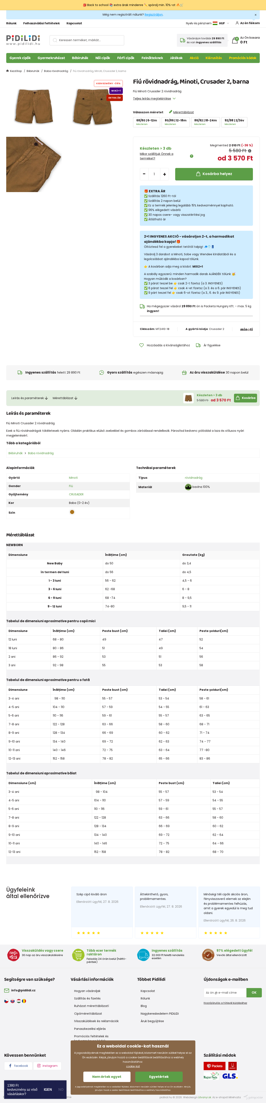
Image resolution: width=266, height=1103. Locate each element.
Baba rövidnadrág (56, 71)
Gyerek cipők (20, 58)
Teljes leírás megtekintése (152, 98)
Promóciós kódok (242, 58)
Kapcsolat (74, 23)
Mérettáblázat (183, 112)
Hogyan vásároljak (87, 991)
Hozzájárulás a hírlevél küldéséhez (225, 1003)
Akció (194, 58)
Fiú (71, 486)
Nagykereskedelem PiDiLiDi (160, 1014)
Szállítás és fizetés (87, 998)
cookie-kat (133, 1066)
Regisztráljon (154, 14)
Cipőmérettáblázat (88, 1014)
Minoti (73, 478)
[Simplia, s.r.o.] (253, 1097)
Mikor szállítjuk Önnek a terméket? (156, 156)
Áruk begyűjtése (152, 1021)
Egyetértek (159, 1076)
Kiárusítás (214, 58)
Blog (144, 1006)
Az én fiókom (250, 23)
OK (254, 992)
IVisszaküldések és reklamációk (96, 1021)
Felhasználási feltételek (41, 23)
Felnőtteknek (152, 58)
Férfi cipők (125, 58)
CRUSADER (76, 494)
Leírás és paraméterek (27, 398)
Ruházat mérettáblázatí (91, 1006)
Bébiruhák (80, 58)
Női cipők (102, 58)
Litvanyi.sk (204, 1097)
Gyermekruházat (51, 58)
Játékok (176, 58)
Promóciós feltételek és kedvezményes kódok (91, 1038)
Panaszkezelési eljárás (90, 1029)
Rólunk (11, 23)
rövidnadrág (193, 478)
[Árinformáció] (249, 151)
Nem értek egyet (106, 1076)
